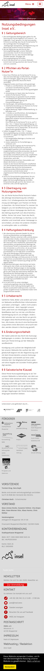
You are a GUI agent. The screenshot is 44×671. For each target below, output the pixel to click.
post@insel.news (15, 603)
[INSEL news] (8, 4)
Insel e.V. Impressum (11, 639)
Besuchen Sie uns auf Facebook (21, 612)
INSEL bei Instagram (16, 617)
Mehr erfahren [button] (33, 661)
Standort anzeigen (16, 607)
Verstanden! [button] (10, 667)
